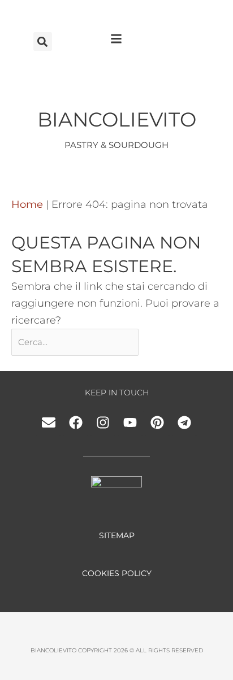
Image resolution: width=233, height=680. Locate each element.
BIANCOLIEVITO (116, 119)
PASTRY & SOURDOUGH (116, 145)
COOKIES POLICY (117, 573)
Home (27, 204)
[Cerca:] (76, 341)
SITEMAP (117, 535)
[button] (42, 41)
